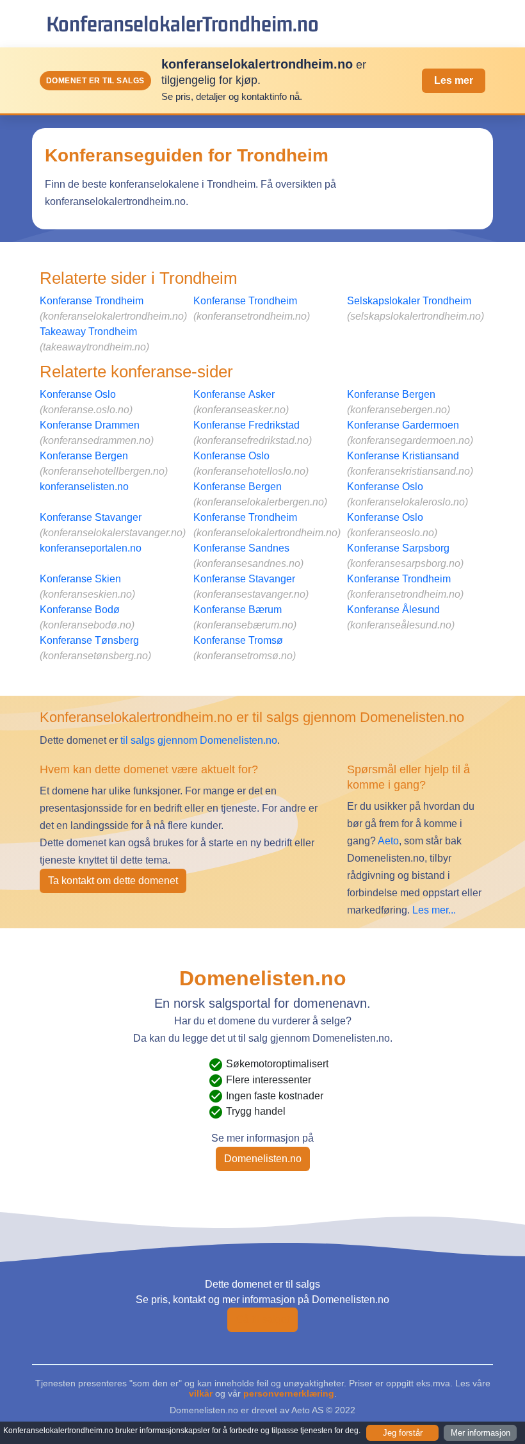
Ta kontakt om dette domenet (113, 880)
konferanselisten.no (84, 486)
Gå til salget (262, 1319)
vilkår (201, 1393)
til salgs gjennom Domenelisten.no (198, 740)
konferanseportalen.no (90, 548)
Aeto (387, 840)
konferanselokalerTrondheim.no (182, 23)
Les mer (453, 80)
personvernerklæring (288, 1393)
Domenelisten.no (263, 1158)
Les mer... (434, 910)
